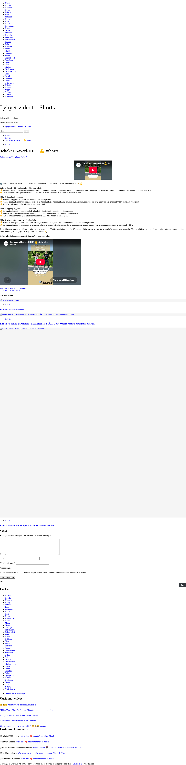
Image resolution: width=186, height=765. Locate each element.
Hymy (7, 10)
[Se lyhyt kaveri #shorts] (10, 300)
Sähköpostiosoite (7, 563)
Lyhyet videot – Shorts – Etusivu (18, 127)
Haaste (8, 3)
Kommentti (5, 554)
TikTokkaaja (10, 69)
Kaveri (8, 19)
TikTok (8, 67)
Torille (7, 74)
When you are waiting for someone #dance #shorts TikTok (41, 753)
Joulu (7, 14)
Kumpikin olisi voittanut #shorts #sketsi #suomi (19, 715)
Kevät (7, 24)
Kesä (7, 21)
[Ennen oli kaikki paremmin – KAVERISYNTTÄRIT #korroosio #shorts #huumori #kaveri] (37, 314)
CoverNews (77, 764)
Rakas (7, 44)
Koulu (7, 28)
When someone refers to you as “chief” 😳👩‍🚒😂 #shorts (23, 726)
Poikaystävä (10, 40)
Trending (8, 78)
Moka (7, 30)
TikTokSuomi (10, 71)
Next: (10, 291)
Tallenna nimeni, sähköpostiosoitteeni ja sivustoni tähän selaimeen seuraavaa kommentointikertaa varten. (44, 573)
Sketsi (7, 51)
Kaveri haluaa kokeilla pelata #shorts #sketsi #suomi (27, 525)
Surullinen (9, 60)
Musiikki (8, 33)
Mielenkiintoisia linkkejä (15, 693)
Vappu (7, 90)
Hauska (8, 5)
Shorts (7, 49)
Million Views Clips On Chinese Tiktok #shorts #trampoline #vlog (26, 710)
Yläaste (8, 92)
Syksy (7, 62)
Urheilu (8, 85)
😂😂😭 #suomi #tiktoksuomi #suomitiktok (18, 705)
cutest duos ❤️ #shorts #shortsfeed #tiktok (37, 736)
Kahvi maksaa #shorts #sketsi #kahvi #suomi (18, 721)
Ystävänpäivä (10, 96)
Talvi (7, 65)
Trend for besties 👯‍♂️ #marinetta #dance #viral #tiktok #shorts (56, 747)
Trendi (7, 76)
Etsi (1, 582)
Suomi (7, 55)
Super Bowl (10, 58)
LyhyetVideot (5, 157)
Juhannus (9, 17)
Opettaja (8, 35)
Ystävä (8, 94)
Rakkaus (8, 46)
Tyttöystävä (9, 83)
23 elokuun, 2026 (18, 157)
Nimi (3, 558)
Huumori (8, 8)
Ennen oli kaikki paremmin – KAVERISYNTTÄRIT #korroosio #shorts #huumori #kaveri (47, 323)
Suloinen (8, 53)
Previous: (13, 288)
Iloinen (8, 12)
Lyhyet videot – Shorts (27, 107)
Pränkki (8, 42)
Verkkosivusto (5, 568)
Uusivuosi (9, 87)
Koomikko (9, 26)
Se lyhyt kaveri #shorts (12, 309)
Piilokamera (10, 37)
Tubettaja (8, 81)
